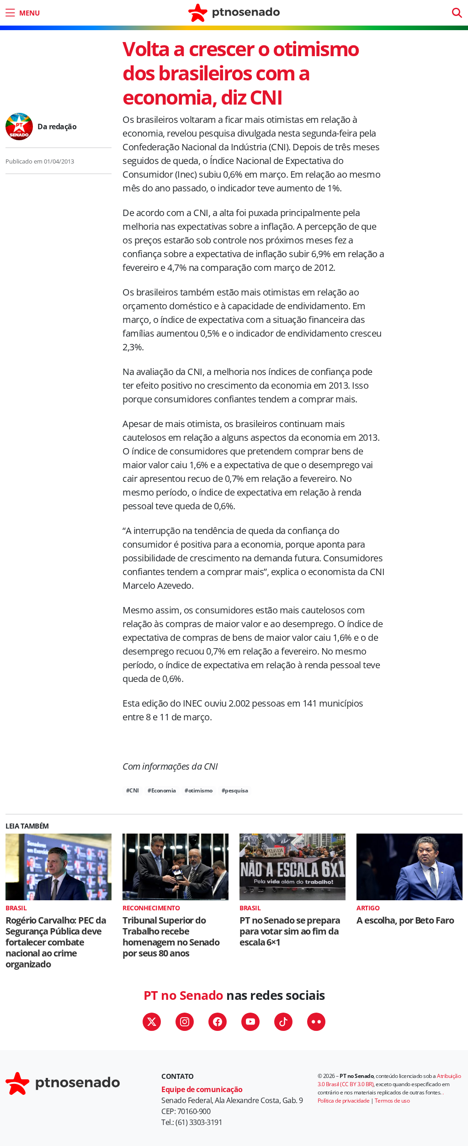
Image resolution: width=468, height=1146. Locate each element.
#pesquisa (235, 790)
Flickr (316, 1022)
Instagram (185, 1022)
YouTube (250, 1022)
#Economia (162, 790)
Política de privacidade (344, 1100)
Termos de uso (392, 1100)
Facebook (217, 1022)
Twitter (152, 1022)
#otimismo (199, 790)
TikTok (283, 1022)
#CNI (132, 790)
